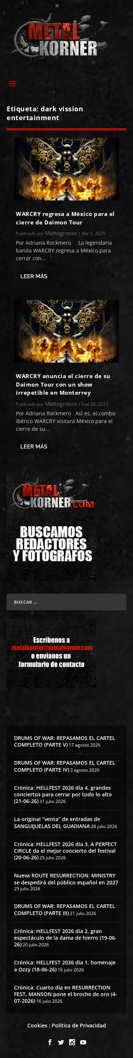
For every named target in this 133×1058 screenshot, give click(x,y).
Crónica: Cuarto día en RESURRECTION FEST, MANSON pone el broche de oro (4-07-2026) (65, 994)
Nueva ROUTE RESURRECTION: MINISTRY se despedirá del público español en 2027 (66, 879)
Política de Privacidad (79, 1025)
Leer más (33, 276)
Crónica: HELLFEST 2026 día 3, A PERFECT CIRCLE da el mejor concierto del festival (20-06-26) (65, 851)
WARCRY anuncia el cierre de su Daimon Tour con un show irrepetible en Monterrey (63, 384)
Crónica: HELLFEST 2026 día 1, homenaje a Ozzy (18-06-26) (65, 966)
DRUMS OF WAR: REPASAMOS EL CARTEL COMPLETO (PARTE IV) (64, 766)
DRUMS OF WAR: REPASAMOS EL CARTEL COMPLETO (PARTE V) (64, 741)
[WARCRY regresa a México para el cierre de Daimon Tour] (66, 169)
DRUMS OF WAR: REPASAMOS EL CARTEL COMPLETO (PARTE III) (64, 909)
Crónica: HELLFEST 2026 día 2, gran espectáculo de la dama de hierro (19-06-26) (65, 938)
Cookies (37, 1025)
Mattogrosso (61, 233)
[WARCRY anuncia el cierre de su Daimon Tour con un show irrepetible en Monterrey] (66, 331)
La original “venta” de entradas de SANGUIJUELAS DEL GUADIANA (57, 822)
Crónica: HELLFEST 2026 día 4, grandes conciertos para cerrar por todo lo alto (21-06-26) (63, 794)
